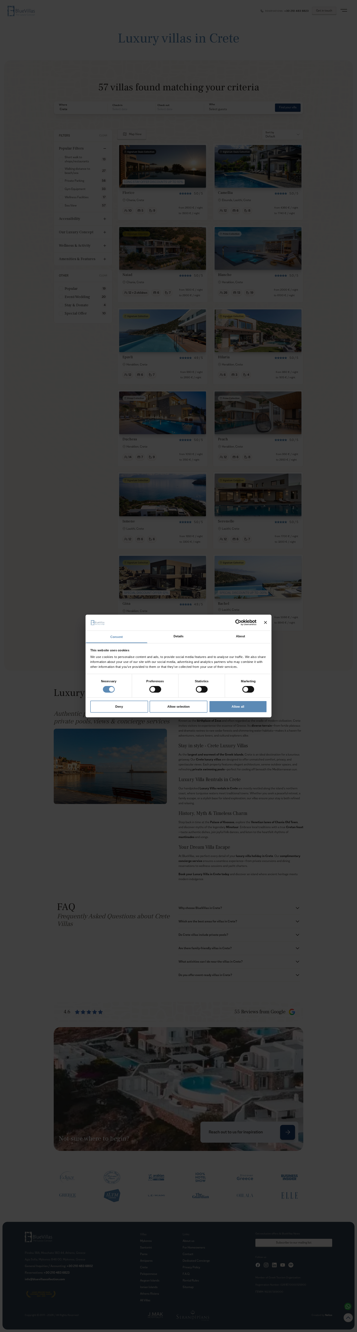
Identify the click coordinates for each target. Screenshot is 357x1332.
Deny (119, 706)
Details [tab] (179, 636)
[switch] (155, 689)
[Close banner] (265, 622)
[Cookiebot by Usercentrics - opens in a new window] (238, 622)
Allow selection (178, 706)
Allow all (238, 706)
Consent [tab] (116, 637)
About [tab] (240, 636)
